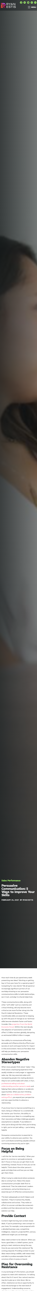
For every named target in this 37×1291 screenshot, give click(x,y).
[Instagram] (35, 2)
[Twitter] (24, 2)
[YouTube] (28, 2)
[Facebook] (21, 2)
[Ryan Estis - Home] (8, 5)
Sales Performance (10, 880)
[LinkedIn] (32, 2)
